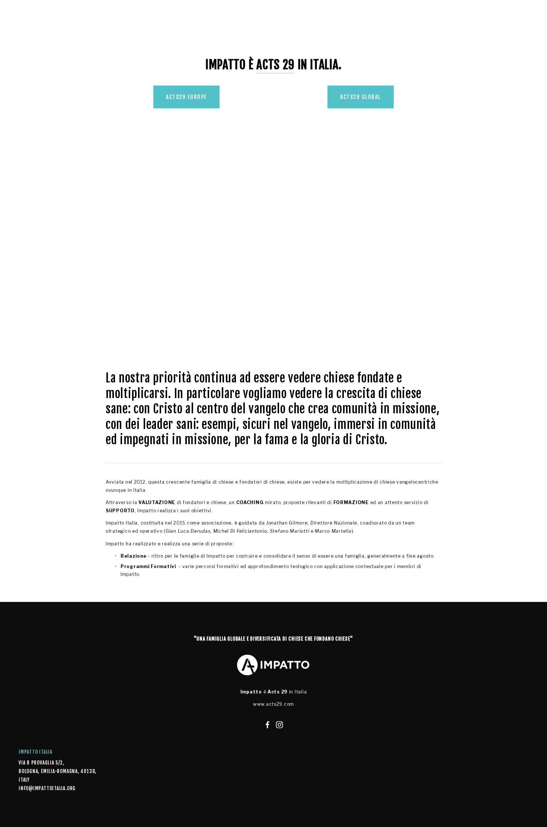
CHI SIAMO (50, 38)
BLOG (130, 38)
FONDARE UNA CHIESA (93, 38)
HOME (25, 38)
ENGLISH (232, 38)
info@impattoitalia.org (43, 788)
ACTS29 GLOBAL (360, 96)
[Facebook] (267, 724)
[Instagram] (279, 724)
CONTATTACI (183, 38)
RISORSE (152, 38)
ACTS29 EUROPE (186, 96)
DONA (210, 38)
